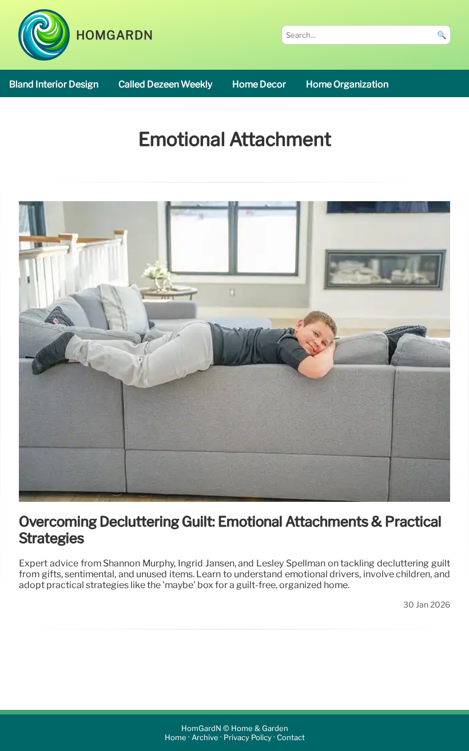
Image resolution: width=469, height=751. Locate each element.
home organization (347, 84)
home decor (259, 84)
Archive (205, 737)
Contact (291, 737)
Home (175, 737)
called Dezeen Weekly (165, 84)
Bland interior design (53, 84)
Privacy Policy (248, 737)
